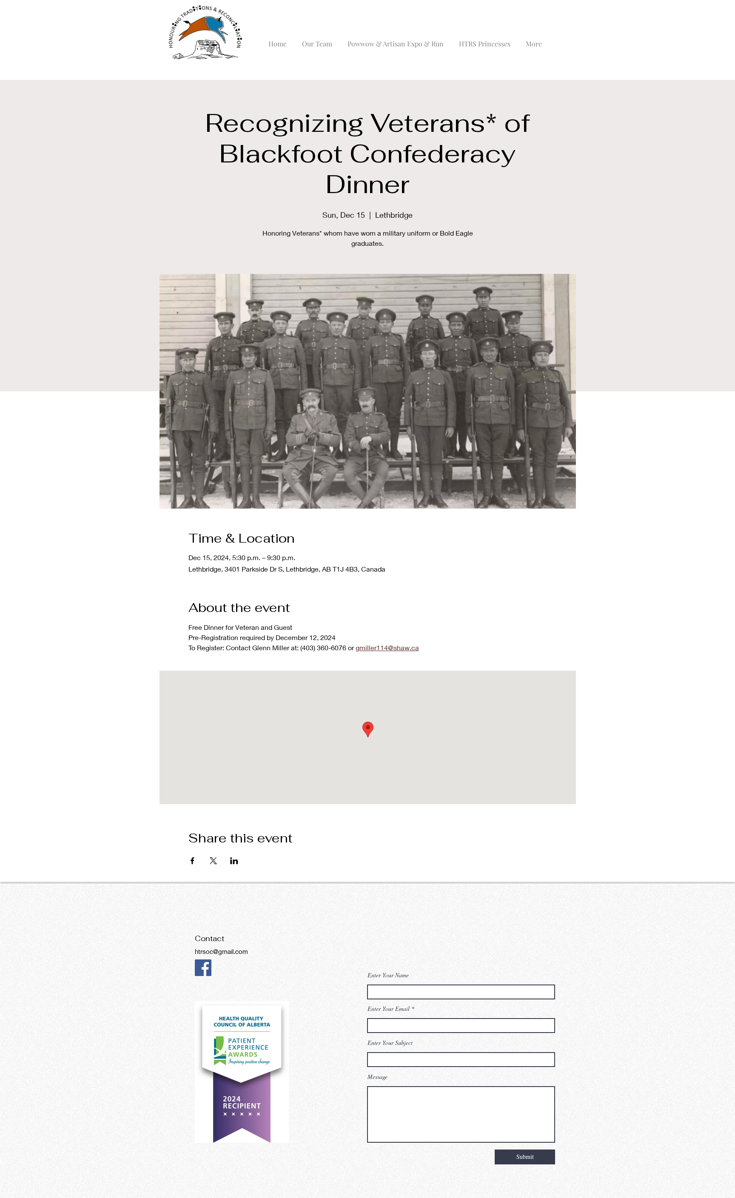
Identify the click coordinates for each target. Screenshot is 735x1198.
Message (377, 1077)
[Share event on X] (213, 860)
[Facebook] (203, 967)
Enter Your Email (389, 1009)
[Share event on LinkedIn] (234, 860)
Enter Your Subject (390, 1043)
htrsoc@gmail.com (221, 951)
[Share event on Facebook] (192, 860)
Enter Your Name (388, 975)
